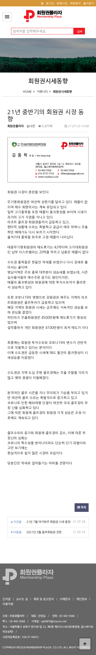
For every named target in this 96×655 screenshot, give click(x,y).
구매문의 (65, 599)
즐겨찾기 (88, 3)
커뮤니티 (42, 91)
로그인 (50, 3)
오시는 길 (22, 599)
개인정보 (81, 599)
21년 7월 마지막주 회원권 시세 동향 (48, 521)
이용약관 (7, 604)
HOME (27, 91)
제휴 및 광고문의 (43, 599)
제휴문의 (75, 3)
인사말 (6, 599)
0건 (32, 126)
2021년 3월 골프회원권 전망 (44, 532)
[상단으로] (85, 644)
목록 (83, 507)
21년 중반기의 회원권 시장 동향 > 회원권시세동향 (44, 16)
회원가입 (62, 3)
